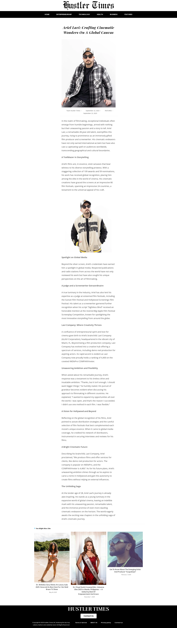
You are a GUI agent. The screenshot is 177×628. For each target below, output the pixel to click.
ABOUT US (93, 623)
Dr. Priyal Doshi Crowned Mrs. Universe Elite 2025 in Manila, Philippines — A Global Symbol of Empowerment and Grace (88, 590)
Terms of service (81, 623)
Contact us (119, 623)
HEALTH (100, 14)
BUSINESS (113, 14)
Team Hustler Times (73, 111)
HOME (47, 14)
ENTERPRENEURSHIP (64, 14)
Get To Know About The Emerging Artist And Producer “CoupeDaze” (125, 570)
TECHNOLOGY (84, 14)
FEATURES (128, 14)
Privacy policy (106, 623)
